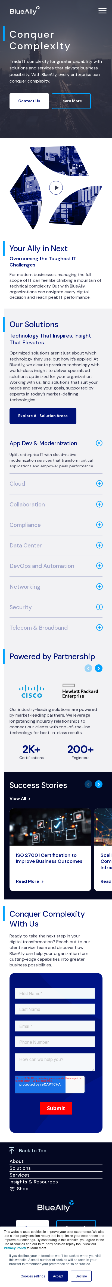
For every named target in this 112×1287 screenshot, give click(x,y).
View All (18, 798)
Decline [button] (81, 1276)
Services (20, 1175)
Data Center (26, 545)
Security (21, 607)
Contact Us (29, 100)
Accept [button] (58, 1276)
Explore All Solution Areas (43, 415)
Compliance (25, 525)
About (17, 1161)
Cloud (17, 484)
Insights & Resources (34, 1181)
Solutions (20, 1168)
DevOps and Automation (42, 566)
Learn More (71, 100)
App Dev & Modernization (43, 443)
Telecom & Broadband (39, 628)
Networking (25, 587)
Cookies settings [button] (33, 1276)
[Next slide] (98, 668)
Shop (23, 1188)
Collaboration (27, 504)
